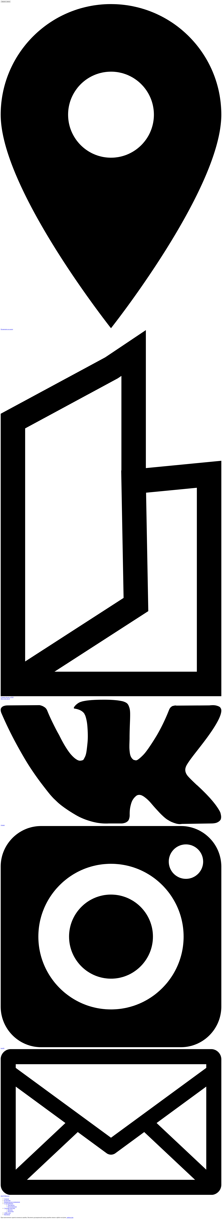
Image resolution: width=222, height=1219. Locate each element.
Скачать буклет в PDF (7, 697)
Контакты (7, 1214)
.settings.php (70, 1217)
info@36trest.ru (5, 1196)
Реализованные (12, 1206)
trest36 (2, 1048)
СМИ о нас (7, 1213)
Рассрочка (11, 1211)
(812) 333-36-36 (5, 699)
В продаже (7, 1200)
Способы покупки (9, 1208)
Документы (11, 1205)
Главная (6, 1199)
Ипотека (10, 1210)
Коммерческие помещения (12, 1202)
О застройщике (8, 1203)
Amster (3, 825)
